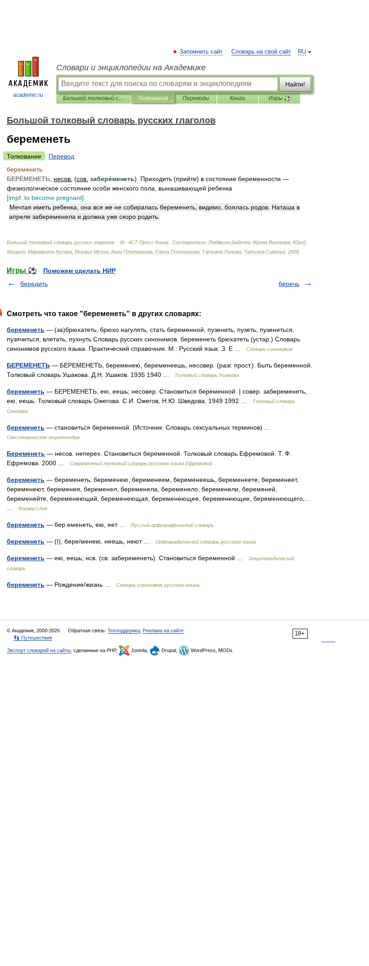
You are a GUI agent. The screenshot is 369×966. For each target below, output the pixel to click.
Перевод (61, 156)
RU (302, 52)
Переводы (196, 98)
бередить (34, 283)
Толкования (153, 98)
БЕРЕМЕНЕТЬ (28, 365)
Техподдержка (124, 630)
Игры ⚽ (280, 98)
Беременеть (26, 453)
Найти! (295, 84)
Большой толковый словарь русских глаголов (93, 98)
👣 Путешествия (33, 637)
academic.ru (28, 95)
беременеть (26, 329)
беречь (289, 283)
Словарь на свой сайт (261, 52)
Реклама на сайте (163, 630)
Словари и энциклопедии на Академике (131, 67)
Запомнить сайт (201, 52)
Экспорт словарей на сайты (39, 650)
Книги (237, 98)
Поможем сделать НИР (79, 270)
